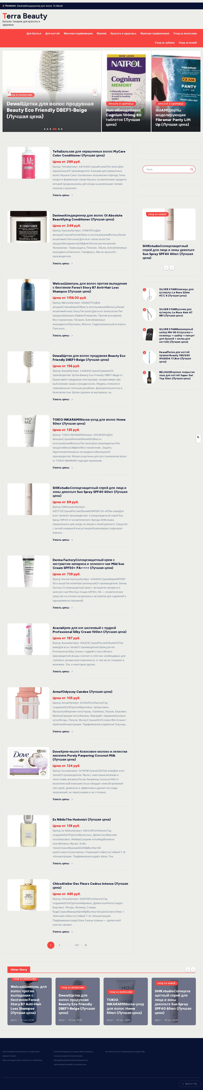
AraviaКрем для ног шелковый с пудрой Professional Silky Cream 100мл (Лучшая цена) (89, 630)
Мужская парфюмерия (155, 33)
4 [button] (53, 128)
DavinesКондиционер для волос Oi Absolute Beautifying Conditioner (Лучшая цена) (87, 217)
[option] (52, 91)
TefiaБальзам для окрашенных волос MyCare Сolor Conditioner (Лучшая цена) (89, 153)
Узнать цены (61, 195)
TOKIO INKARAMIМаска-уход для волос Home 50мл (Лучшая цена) (125, 1006)
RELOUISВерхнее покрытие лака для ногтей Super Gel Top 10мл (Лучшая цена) (177, 375)
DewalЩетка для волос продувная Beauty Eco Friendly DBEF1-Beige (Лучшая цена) (50, 110)
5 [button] (58, 128)
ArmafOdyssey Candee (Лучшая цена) (82, 692)
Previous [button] (9, 92)
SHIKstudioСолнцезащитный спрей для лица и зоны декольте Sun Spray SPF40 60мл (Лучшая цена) (90, 492)
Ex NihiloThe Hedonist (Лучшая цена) (82, 819)
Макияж (101, 33)
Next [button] (95, 92)
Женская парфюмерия (78, 33)
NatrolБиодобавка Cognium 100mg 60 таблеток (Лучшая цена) (123, 117)
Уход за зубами (164, 42)
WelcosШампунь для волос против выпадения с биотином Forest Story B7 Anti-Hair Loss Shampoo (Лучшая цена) (90, 287)
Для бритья (34, 33)
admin (14, 1020)
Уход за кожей (188, 42)
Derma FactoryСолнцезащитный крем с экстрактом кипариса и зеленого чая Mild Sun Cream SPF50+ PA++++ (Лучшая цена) (88, 564)
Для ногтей (52, 33)
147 (77, 945)
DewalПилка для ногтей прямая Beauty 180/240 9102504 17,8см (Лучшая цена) (175, 357)
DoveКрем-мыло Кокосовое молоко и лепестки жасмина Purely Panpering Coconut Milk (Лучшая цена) (90, 755)
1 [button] (44, 128)
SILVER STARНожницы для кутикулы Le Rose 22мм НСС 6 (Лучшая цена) (176, 292)
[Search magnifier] (192, 169)
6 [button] (61, 128)
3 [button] (50, 128)
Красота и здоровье (123, 33)
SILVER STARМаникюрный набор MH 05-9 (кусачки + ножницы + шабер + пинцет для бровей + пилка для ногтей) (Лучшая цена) (177, 335)
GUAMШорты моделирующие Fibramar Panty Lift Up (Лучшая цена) (173, 117)
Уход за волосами (185, 33)
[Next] (171, 267)
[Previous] (166, 267)
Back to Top (191, 1084)
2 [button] (47, 128)
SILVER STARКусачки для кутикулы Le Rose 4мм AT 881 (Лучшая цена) (176, 312)
